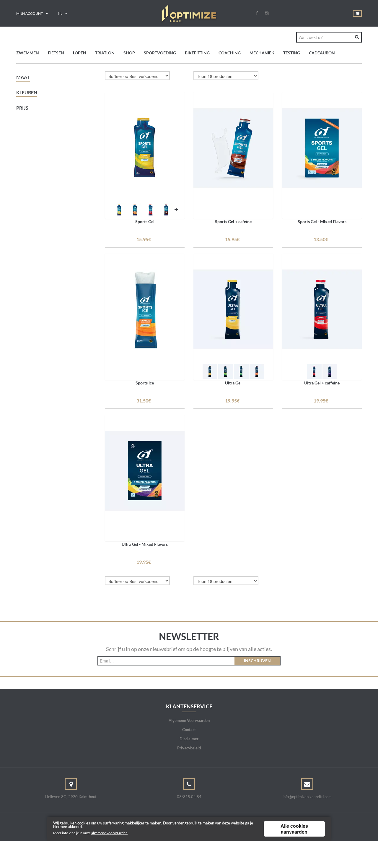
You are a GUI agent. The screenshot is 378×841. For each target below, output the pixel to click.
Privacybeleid (189, 748)
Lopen (79, 52)
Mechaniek (262, 52)
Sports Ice (145, 382)
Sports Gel (144, 221)
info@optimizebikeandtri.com (307, 796)
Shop (129, 52)
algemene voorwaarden (109, 833)
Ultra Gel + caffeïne (322, 382)
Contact (189, 729)
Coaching (230, 52)
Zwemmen (27, 52)
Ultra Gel (233, 382)
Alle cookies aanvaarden (294, 828)
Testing (291, 52)
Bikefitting (197, 52)
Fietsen (56, 52)
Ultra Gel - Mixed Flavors (145, 544)
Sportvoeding (160, 52)
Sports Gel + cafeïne (233, 221)
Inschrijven (257, 660)
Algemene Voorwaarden (189, 720)
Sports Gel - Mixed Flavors (322, 221)
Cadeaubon (322, 52)
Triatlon (105, 52)
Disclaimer (189, 738)
